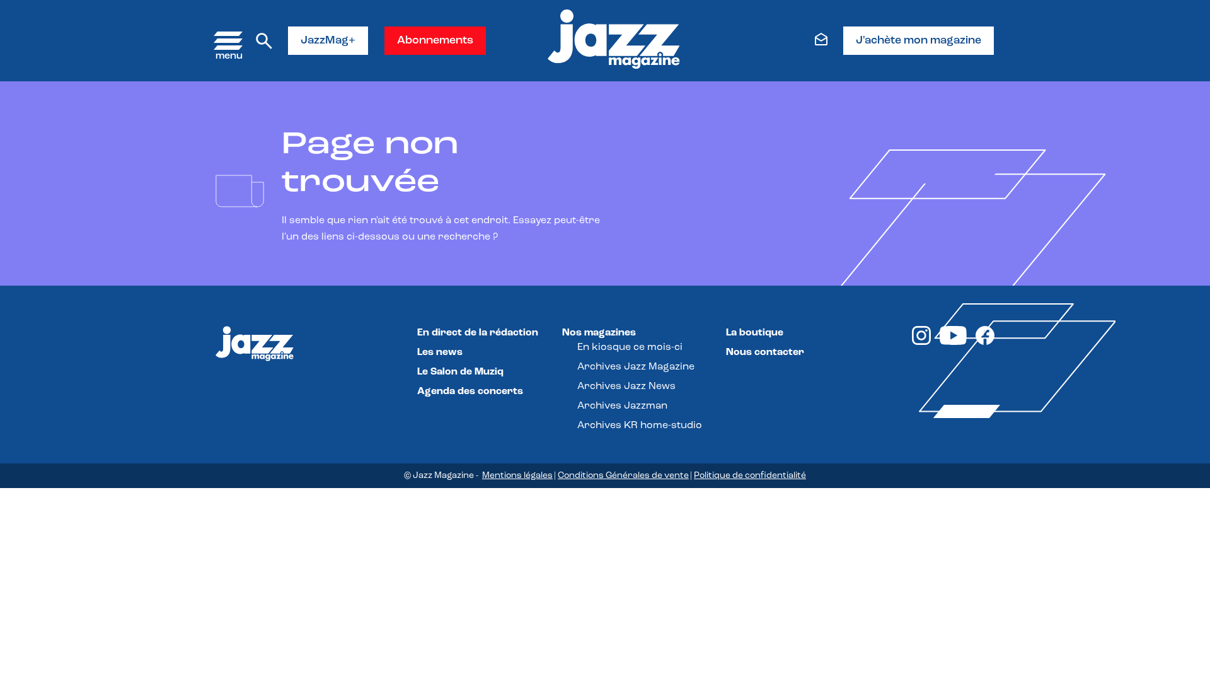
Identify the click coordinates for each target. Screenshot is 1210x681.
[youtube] (953, 342)
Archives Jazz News (626, 386)
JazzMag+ (328, 41)
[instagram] (921, 342)
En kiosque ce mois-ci (630, 347)
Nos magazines (599, 333)
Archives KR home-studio (639, 426)
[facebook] (985, 342)
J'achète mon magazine (918, 41)
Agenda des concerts (470, 392)
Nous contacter (765, 352)
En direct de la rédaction (477, 333)
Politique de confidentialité (750, 475)
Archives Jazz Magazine (635, 367)
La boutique (754, 333)
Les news (440, 352)
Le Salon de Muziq (460, 372)
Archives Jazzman (622, 406)
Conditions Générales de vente (623, 475)
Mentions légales (517, 475)
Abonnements (435, 41)
